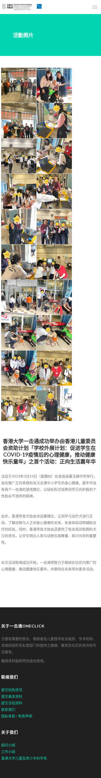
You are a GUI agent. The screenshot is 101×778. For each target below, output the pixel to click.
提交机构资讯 (11, 690)
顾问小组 (8, 745)
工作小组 (8, 751)
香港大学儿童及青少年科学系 (24, 758)
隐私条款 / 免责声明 (16, 716)
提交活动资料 (11, 703)
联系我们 (8, 709)
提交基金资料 (11, 696)
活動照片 (23, 35)
